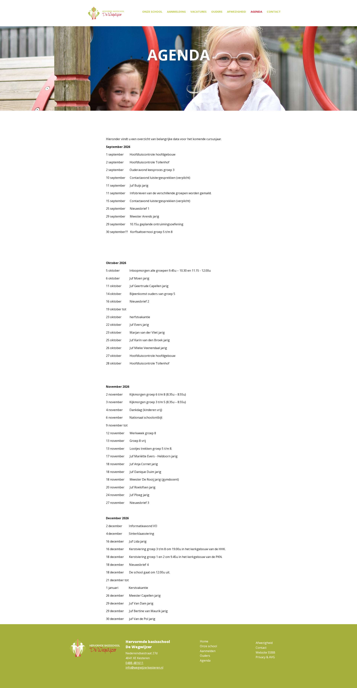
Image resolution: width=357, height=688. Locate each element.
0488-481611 (134, 663)
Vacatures (198, 11)
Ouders (216, 11)
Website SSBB (265, 652)
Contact (274, 11)
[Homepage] (106, 13)
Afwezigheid (236, 11)
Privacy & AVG (265, 657)
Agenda (256, 11)
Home (204, 641)
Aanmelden (208, 651)
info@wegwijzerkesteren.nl (144, 667)
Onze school (152, 11)
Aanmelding (176, 11)
